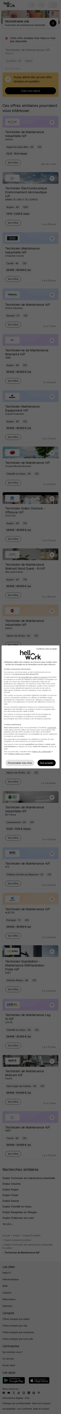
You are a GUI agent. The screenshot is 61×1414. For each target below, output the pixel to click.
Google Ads (51, 727)
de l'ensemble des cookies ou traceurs (33, 677)
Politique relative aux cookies (19, 754)
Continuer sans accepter (46, 649)
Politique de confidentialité (41, 751)
